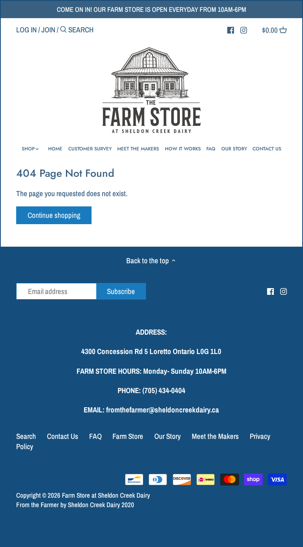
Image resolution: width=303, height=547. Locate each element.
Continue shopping (54, 215)
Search (26, 436)
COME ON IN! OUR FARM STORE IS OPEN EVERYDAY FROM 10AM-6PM (151, 9)
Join (48, 29)
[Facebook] (230, 29)
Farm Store (127, 436)
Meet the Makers (215, 436)
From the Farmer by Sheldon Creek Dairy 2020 (75, 504)
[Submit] (63, 30)
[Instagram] (243, 29)
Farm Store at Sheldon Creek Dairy (106, 495)
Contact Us (62, 436)
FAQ (95, 436)
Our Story (167, 436)
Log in (26, 29)
